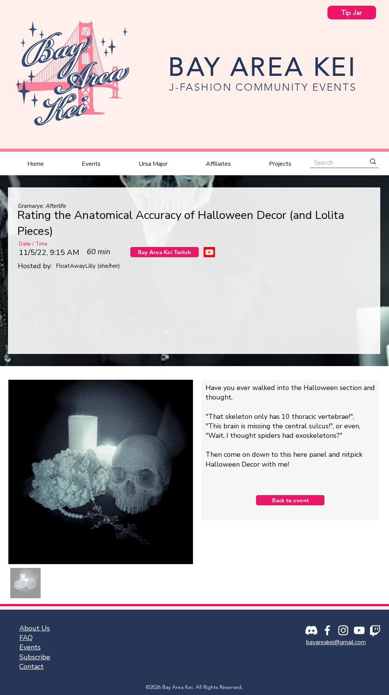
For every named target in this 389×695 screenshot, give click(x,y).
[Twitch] (375, 630)
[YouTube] (359, 630)
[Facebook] (327, 630)
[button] (91, 164)
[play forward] (362, 315)
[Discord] (311, 630)
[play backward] (26, 315)
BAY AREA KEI (262, 67)
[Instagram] (343, 630)
